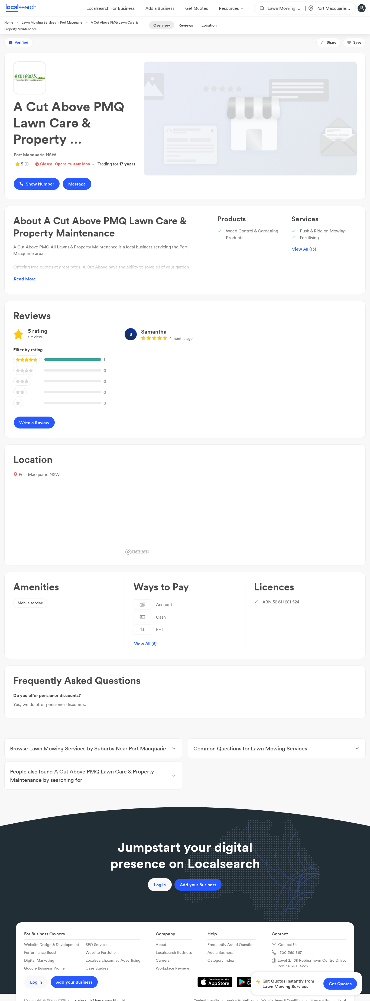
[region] (240, 505)
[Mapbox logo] (137, 552)
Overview (161, 25)
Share (331, 42)
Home (8, 22)
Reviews (185, 25)
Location (209, 25)
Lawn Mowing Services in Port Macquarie (52, 22)
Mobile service (30, 602)
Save (357, 42)
